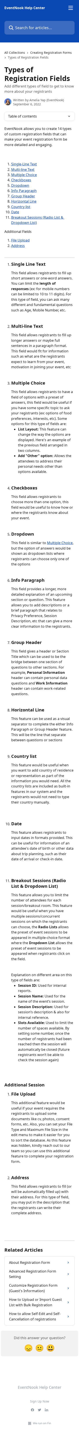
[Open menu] (71, 7)
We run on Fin (42, 1423)
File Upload (20, 240)
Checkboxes (21, 180)
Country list (20, 206)
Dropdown (20, 185)
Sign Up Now (39, 1401)
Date (15, 212)
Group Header (23, 196)
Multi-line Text (22, 169)
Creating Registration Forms (51, 52)
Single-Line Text (24, 164)
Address (18, 245)
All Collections (14, 52)
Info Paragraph (24, 190)
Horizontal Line (23, 201)
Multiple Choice (24, 174)
